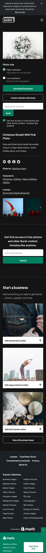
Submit (23, 260)
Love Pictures (8, 509)
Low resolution (13, 78)
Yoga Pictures (8, 513)
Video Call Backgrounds (33, 517)
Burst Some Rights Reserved (16, 192)
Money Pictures (30, 492)
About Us (23, 464)
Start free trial (33, 547)
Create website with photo (23, 97)
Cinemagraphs (29, 500)
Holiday (6, 182)
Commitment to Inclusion (18, 460)
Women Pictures (9, 504)
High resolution (14, 69)
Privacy (35, 460)
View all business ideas (23, 439)
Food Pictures (29, 487)
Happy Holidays (29, 178)
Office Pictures (9, 492)
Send (8, 113)
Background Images (11, 500)
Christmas (7, 178)
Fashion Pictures (30, 479)
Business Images (9, 479)
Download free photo (23, 88)
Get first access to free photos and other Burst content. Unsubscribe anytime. (23, 123)
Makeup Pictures (9, 483)
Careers (13, 456)
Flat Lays (27, 496)
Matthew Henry (19, 168)
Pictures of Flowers (31, 509)
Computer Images (10, 496)
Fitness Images (30, 513)
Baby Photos (8, 517)
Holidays (17, 178)
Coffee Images (29, 483)
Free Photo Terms (28, 456)
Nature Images (9, 487)
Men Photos (28, 504)
